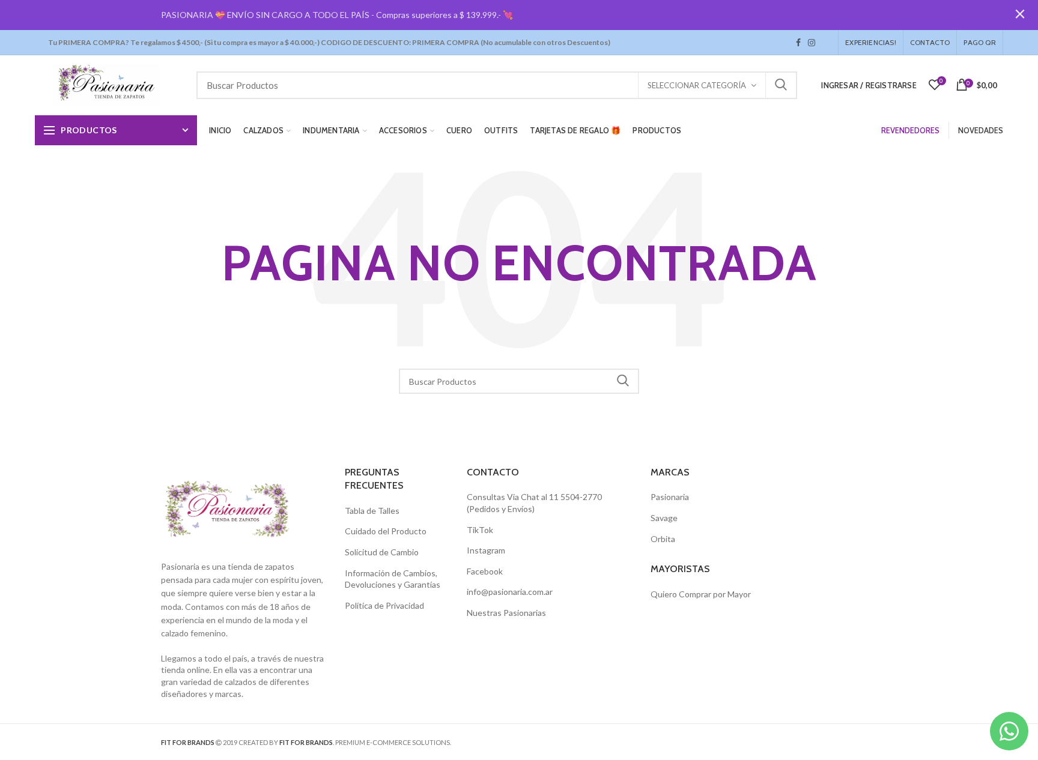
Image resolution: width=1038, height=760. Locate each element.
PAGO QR (979, 42)
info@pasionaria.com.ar (510, 592)
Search (623, 381)
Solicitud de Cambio (382, 552)
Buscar (781, 85)
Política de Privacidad (384, 605)
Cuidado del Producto (385, 531)
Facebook (798, 42)
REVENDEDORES (910, 130)
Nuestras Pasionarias (506, 613)
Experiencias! (870, 42)
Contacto (930, 42)
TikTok (822, 42)
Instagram (811, 42)
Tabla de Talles (372, 510)
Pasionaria (670, 497)
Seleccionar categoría (697, 85)
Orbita (663, 539)
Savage (664, 518)
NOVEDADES (980, 130)
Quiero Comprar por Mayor (701, 594)
